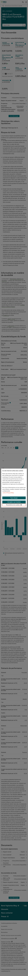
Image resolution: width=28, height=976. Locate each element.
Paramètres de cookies (13, 505)
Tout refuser (14, 498)
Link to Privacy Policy (8, 493)
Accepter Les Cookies (14, 502)
